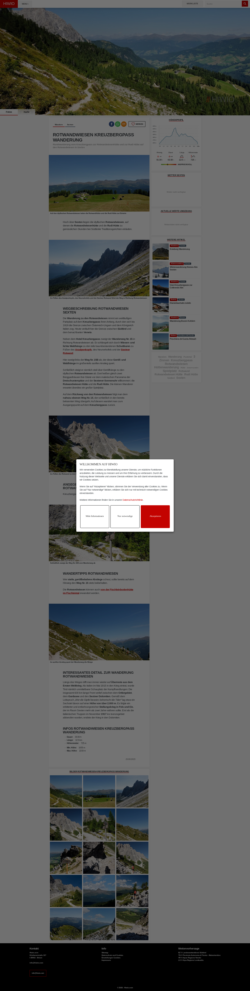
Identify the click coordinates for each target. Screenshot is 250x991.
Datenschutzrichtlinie (133, 500)
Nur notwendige (125, 516)
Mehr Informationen (95, 516)
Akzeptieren (155, 516)
